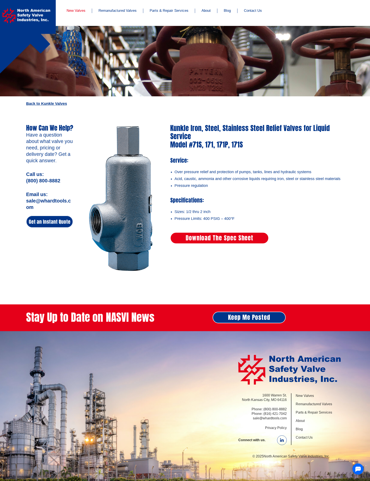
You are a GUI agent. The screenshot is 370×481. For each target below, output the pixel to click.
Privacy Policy (276, 428)
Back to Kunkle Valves (46, 103)
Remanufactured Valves (117, 11)
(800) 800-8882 (275, 409)
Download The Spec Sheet (219, 237)
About (206, 11)
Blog (227, 11)
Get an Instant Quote (49, 221)
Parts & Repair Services (169, 11)
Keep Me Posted (249, 317)
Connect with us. (252, 440)
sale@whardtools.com (270, 418)
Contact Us (253, 11)
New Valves (76, 11)
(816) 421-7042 (275, 413)
